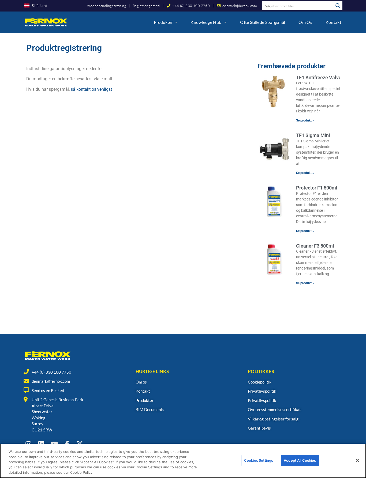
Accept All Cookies (300, 460)
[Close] (357, 460)
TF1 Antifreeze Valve (318, 77)
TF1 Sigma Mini (313, 135)
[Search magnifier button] (337, 5)
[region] (183, 461)
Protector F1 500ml (316, 188)
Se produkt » (305, 120)
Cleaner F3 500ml (315, 246)
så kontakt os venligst (91, 89)
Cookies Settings (258, 460)
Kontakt (333, 22)
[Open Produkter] (176, 22)
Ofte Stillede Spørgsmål (262, 22)
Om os (305, 22)
